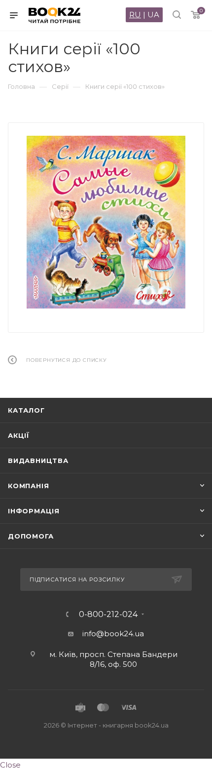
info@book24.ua (113, 633)
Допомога (30, 536)
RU (135, 14)
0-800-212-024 (108, 614)
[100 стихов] (106, 222)
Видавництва (38, 460)
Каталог (26, 410)
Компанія (28, 486)
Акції (19, 435)
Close (10, 765)
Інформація (34, 511)
